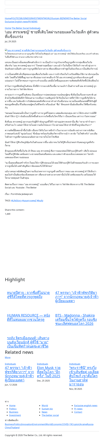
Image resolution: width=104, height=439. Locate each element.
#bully (40, 200)
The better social (50, 415)
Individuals (34, 28)
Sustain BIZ (57, 18)
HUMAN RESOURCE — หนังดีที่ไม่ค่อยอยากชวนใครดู (28, 317)
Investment (15, 415)
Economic (57, 424)
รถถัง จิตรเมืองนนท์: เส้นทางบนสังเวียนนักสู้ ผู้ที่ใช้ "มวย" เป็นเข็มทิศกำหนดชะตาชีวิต (28, 342)
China (8, 427)
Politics (13, 408)
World (45, 405)
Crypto (75, 424)
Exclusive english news (85, 405)
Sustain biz (47, 408)
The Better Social (78, 18)
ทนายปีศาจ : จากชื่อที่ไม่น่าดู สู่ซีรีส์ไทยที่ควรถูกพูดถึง (28, 294)
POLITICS (15, 18)
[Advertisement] (52, 246)
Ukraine (83, 424)
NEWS (66, 18)
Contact (78, 412)
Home (8, 18)
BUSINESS (25, 18)
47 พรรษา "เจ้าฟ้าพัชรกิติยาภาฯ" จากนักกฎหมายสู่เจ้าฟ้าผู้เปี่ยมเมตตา (76, 296)
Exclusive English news (16, 21)
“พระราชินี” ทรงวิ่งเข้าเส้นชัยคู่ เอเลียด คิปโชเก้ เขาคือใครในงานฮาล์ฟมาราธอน (84, 375)
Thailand (15, 427)
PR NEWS (32, 21)
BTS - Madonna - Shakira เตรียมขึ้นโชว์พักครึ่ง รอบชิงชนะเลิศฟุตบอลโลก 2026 (76, 319)
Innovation (26, 424)
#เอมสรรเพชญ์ (29, 200)
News (44, 412)
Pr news (78, 408)
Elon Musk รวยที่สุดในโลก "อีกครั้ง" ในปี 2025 (49, 371)
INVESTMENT (37, 18)
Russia (90, 424)
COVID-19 (67, 424)
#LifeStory (16, 200)
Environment (39, 424)
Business (13, 412)
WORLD (48, 18)
